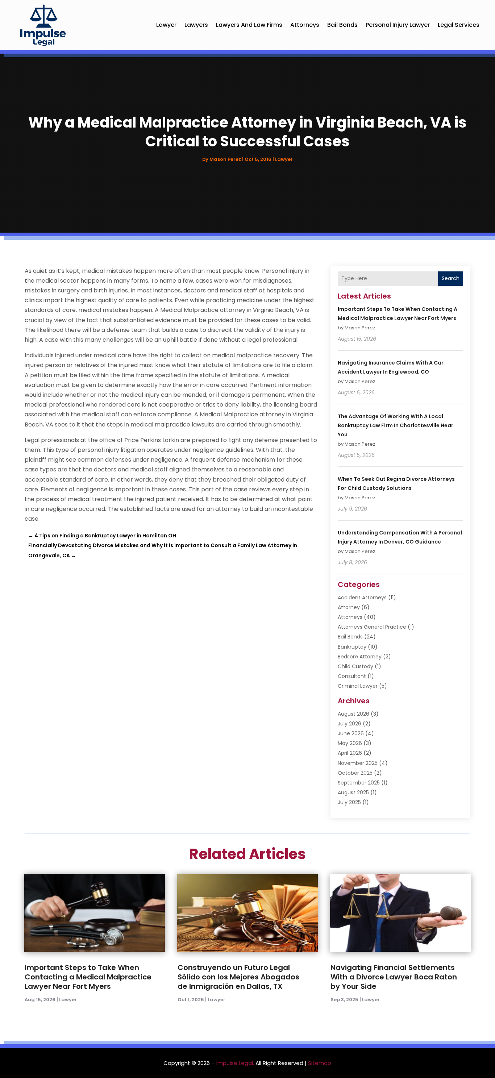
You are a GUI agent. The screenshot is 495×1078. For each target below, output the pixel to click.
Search (450, 278)
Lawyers (196, 25)
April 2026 (350, 753)
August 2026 (353, 713)
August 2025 (353, 792)
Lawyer (166, 25)
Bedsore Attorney (360, 656)
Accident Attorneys (362, 597)
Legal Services (458, 25)
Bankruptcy (352, 646)
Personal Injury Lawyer (398, 25)
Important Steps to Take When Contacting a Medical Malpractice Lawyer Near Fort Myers (88, 976)
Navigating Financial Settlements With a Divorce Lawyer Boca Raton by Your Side (393, 976)
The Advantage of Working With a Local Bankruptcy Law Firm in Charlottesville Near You (395, 425)
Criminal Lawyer (358, 686)
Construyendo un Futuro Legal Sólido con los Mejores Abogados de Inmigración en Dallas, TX (238, 976)
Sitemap (319, 1063)
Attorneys (304, 25)
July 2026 (349, 723)
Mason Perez (225, 159)
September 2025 (359, 782)
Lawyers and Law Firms (249, 25)
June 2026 (351, 733)
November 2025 (358, 763)
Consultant (352, 676)
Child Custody (355, 666)
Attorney (349, 607)
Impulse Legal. (235, 1063)
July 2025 (349, 802)
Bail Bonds (342, 25)
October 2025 (355, 773)
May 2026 (350, 743)
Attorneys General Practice (372, 626)
